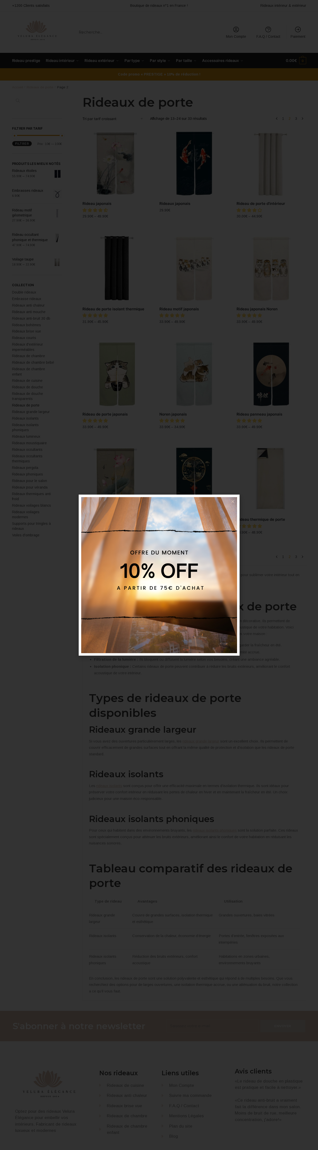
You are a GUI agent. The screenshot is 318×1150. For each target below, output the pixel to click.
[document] (159, 575)
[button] (233, 501)
